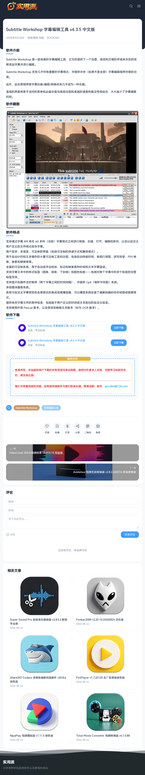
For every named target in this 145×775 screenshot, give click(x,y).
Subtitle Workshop (26, 408)
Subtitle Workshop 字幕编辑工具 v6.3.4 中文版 (56, 340)
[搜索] (131, 6)
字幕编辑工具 (51, 408)
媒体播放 (33, 37)
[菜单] (139, 6)
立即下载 (119, 327)
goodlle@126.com (116, 386)
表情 (12, 534)
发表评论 (130, 534)
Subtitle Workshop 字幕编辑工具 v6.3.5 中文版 (56, 325)
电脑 (41, 37)
